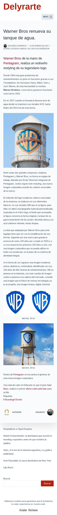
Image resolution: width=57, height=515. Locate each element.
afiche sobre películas (36, 388)
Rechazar (33, 510)
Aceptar (23, 510)
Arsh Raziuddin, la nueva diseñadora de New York (27, 460)
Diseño (6, 49)
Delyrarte (22, 6)
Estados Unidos (18, 49)
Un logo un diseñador (38, 49)
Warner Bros (12, 58)
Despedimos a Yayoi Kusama (17, 429)
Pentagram (11, 63)
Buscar (6, 478)
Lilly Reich (8, 467)
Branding (8, 399)
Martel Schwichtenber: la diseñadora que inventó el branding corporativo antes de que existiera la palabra (27, 439)
